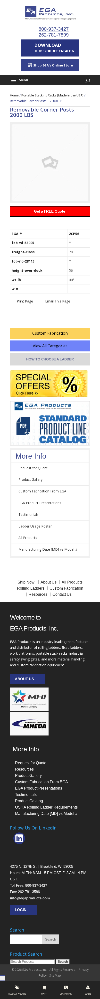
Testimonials (28, 514)
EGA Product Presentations (39, 502)
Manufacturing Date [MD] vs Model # (47, 549)
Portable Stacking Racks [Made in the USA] (52, 95)
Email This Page (57, 301)
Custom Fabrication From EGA (42, 491)
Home (14, 95)
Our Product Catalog (54, 47)
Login (20, 910)
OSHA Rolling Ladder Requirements (46, 807)
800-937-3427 (54, 29)
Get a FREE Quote (49, 211)
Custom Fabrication (50, 333)
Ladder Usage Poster (35, 526)
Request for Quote (33, 468)
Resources (24, 769)
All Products (27, 537)
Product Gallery (30, 479)
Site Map (55, 975)
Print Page (25, 301)
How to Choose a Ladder (50, 359)
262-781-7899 (54, 35)
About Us (24, 679)
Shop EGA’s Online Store (53, 65)
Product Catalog (29, 801)
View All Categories (50, 346)
